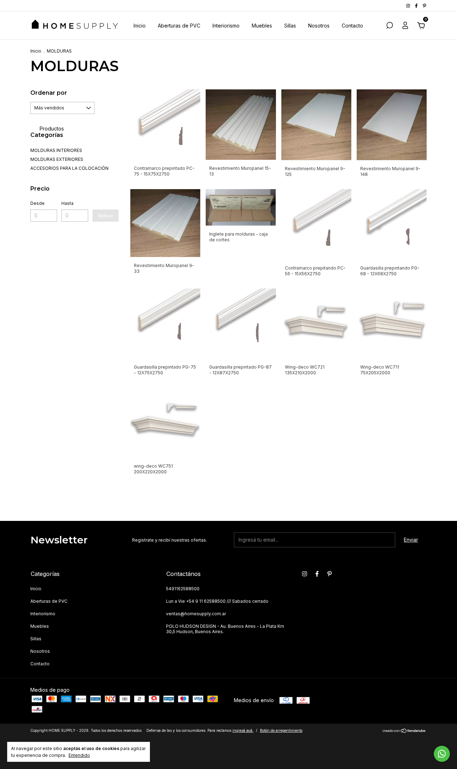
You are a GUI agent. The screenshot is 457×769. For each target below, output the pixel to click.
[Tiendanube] (404, 731)
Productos (51, 128)
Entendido (79, 755)
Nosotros (319, 26)
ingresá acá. (242, 730)
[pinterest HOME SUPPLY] (424, 5)
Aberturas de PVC (179, 26)
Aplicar (105, 215)
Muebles (262, 26)
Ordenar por (48, 92)
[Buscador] (389, 26)
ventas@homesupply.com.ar (196, 613)
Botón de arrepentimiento (281, 730)
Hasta (67, 203)
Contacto (352, 26)
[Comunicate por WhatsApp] (442, 754)
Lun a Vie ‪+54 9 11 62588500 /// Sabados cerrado (217, 601)
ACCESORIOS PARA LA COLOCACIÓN (69, 168)
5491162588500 (183, 588)
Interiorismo (226, 26)
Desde (37, 203)
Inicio (140, 26)
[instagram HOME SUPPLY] (408, 5)
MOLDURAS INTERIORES (56, 150)
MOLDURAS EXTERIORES (56, 159)
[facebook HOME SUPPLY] (417, 5)
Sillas (290, 26)
